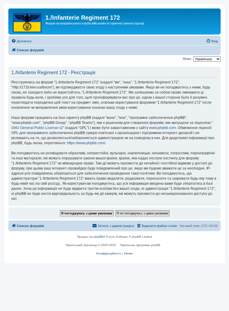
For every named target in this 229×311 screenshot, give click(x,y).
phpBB (98, 236)
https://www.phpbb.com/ (86, 143)
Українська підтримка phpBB (140, 245)
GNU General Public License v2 (37, 128)
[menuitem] (21, 41)
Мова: (187, 58)
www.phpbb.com (162, 128)
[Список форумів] (27, 21)
